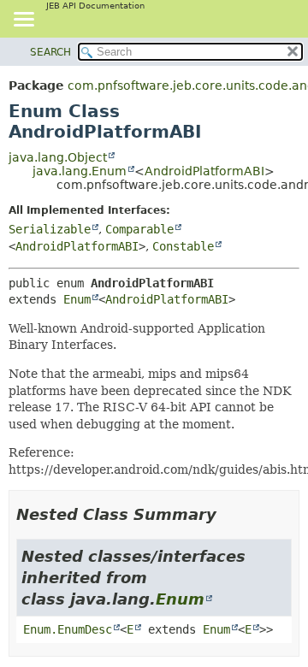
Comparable (139, 229)
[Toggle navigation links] (23, 20)
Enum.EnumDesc (67, 629)
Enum (77, 299)
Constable (183, 246)
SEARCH (50, 52)
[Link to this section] (228, 514)
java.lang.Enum (80, 171)
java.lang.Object (58, 157)
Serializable (50, 229)
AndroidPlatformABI (204, 171)
